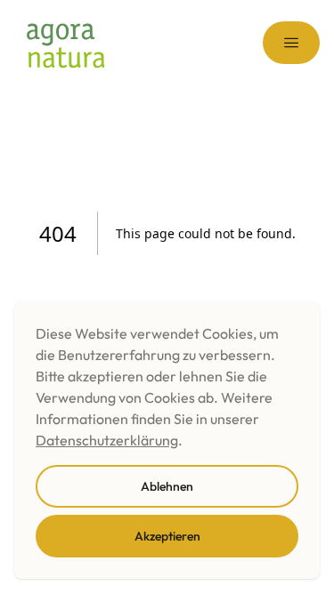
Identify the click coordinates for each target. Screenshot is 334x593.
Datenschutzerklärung (107, 440)
